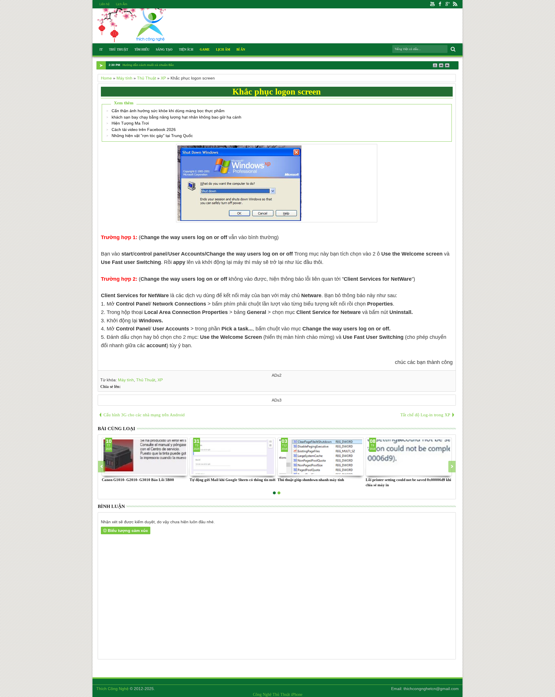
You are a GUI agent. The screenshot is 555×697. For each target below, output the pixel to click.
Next (101, 466)
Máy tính (126, 380)
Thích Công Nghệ (112, 688)
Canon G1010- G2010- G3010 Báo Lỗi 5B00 (138, 480)
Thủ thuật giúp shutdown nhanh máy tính (311, 480)
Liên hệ (104, 4)
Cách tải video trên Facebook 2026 (144, 129)
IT (101, 49)
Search (452, 49)
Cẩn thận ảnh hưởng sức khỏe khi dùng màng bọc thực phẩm (168, 110)
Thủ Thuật (118, 49)
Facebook (440, 4)
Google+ (447, 4)
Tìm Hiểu (141, 49)
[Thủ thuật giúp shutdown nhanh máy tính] (320, 456)
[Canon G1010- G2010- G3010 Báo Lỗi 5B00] (144, 456)
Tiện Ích (186, 49)
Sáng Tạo (164, 49)
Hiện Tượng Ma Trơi (130, 123)
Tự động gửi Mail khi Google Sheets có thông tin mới (232, 480)
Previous (452, 466)
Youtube (432, 4)
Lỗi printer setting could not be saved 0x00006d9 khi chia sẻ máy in (408, 482)
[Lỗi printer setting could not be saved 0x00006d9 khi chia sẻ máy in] (408, 456)
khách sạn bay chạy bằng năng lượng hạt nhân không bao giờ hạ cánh (176, 117)
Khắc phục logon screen (276, 91)
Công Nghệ (262, 694)
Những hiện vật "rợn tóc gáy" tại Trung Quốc (152, 135)
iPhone (296, 694)
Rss (455, 4)
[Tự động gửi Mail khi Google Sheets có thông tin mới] (232, 456)
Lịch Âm (121, 4)
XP (160, 380)
